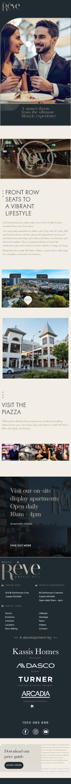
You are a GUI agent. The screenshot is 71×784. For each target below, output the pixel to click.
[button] (35, 159)
